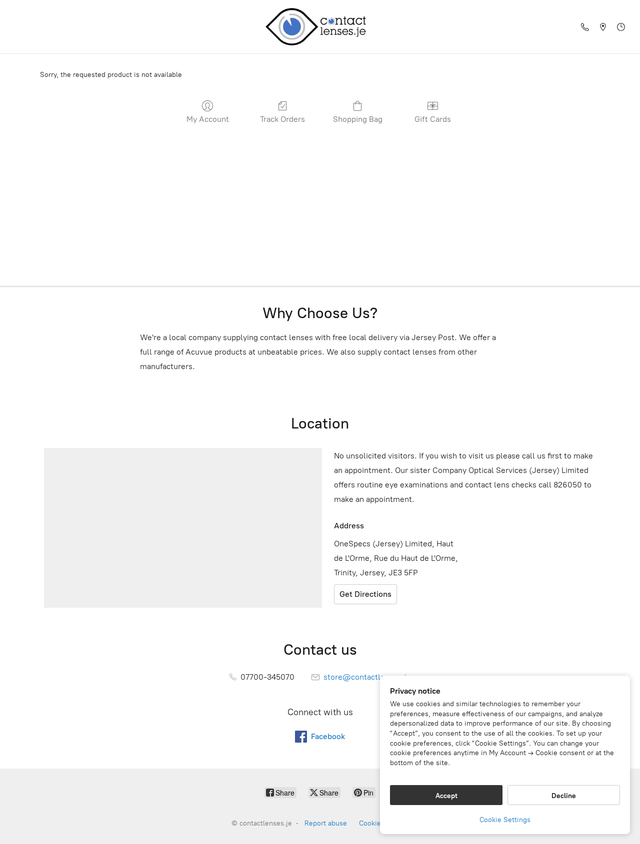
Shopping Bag (357, 119)
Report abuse (325, 823)
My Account (207, 119)
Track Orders (282, 119)
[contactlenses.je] (320, 26)
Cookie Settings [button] (505, 820)
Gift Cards (432, 119)
